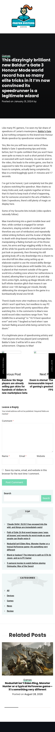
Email (22, 456)
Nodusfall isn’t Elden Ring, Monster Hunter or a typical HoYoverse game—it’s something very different (28, 546)
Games (10, 601)
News (9, 606)
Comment (8, 421)
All (8, 590)
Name (6, 456)
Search (7, 493)
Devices (10, 595)
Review (10, 611)
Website (41, 456)
